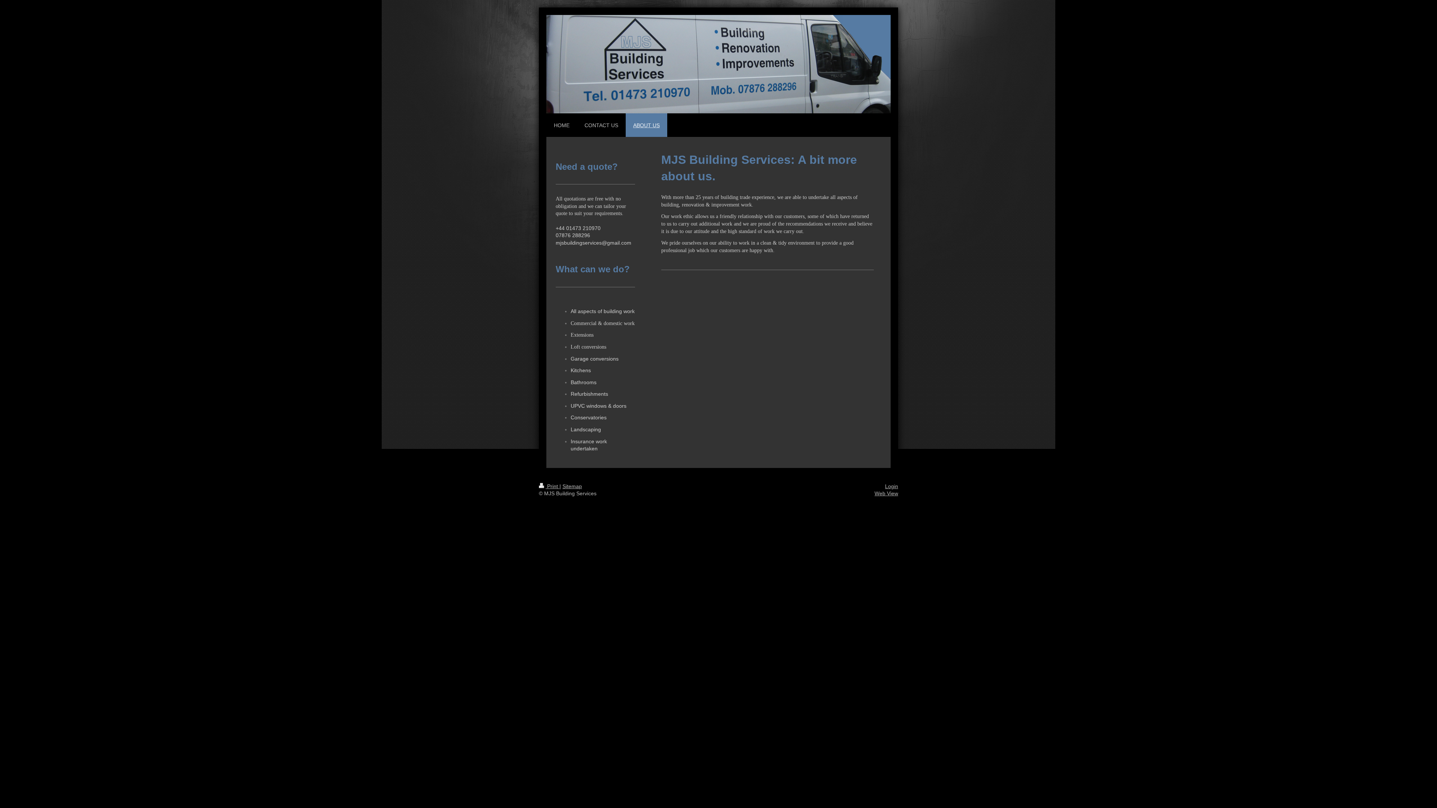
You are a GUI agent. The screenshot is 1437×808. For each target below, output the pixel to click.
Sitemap (572, 486)
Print (552, 486)
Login (891, 486)
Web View (886, 493)
